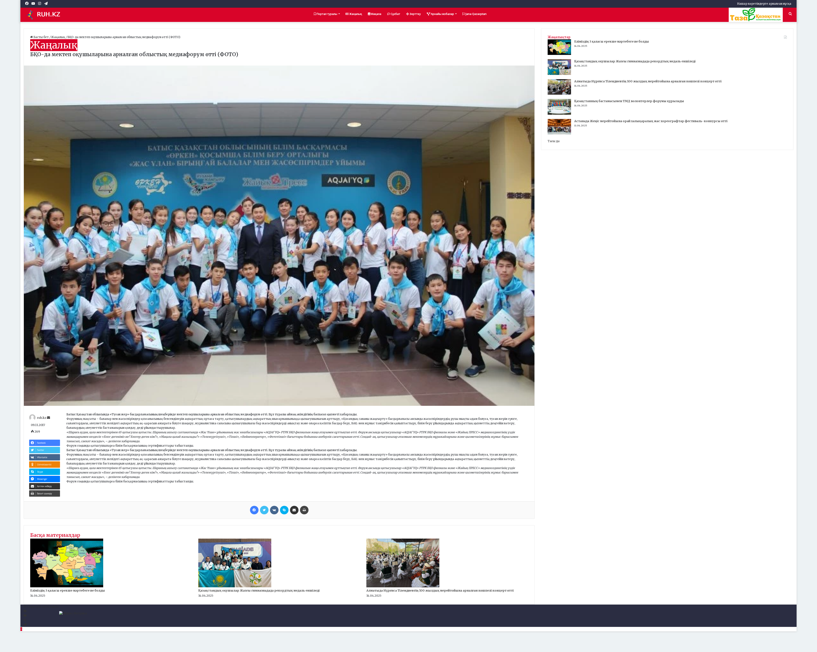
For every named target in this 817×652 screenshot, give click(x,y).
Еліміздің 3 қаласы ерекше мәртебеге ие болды (67, 590)
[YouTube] (25, 616)
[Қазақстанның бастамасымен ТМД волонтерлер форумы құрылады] (559, 114)
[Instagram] (25, 620)
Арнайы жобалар (442, 14)
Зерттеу (415, 14)
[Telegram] (25, 624)
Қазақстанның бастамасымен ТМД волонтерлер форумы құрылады (629, 101)
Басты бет (41, 37)
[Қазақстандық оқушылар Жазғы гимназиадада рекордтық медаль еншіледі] (234, 586)
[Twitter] (264, 510)
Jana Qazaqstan (476, 14)
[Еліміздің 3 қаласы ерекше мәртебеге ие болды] (66, 586)
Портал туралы (326, 14)
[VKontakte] (274, 510)
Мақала (375, 14)
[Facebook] (254, 510)
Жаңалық (355, 14)
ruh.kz (41, 418)
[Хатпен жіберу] (294, 510)
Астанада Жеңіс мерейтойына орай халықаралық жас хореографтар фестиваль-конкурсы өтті (650, 121)
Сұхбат (395, 14)
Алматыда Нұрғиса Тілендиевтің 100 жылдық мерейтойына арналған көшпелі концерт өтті (440, 590)
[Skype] (284, 510)
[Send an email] (48, 418)
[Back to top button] (21, 629)
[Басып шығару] (304, 510)
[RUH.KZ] (45, 14)
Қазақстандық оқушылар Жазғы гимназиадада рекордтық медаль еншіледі (259, 590)
